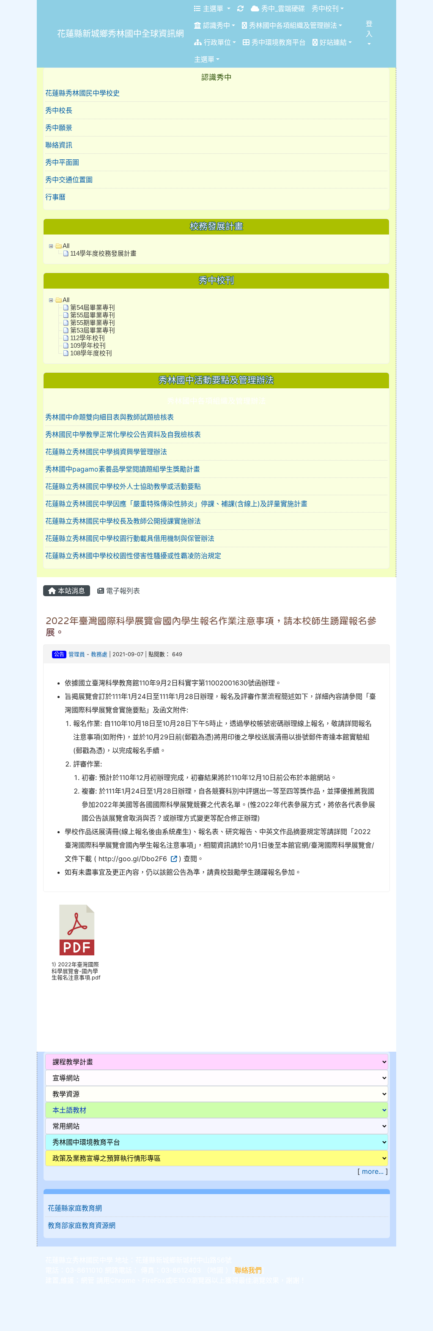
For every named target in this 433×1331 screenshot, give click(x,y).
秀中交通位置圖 (69, 179)
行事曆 (55, 197)
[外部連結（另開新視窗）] (173, 858)
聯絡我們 (248, 1270)
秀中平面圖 (62, 162)
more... (373, 1171)
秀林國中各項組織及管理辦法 (292, 25)
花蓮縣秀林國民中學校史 (82, 93)
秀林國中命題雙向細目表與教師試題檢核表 (109, 417)
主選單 (213, 8)
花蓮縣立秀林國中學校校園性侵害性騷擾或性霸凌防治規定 (133, 555)
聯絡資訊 (58, 145)
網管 (87, 1280)
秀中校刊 (325, 8)
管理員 (77, 654)
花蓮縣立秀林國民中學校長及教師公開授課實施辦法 (123, 521)
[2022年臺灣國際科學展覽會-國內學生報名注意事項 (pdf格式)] (77, 930)
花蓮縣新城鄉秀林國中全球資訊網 (120, 34)
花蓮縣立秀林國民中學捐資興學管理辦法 (106, 451)
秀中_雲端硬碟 (282, 8)
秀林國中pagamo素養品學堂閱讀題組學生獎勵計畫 (122, 469)
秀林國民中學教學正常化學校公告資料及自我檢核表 (123, 434)
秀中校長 (58, 110)
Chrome (122, 1280)
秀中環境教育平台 (277, 42)
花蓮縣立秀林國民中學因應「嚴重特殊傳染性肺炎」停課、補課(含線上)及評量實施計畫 (176, 503)
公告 (59, 654)
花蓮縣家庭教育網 (75, 1208)
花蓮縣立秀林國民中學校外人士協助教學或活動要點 (123, 486)
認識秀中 (215, 25)
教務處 (99, 654)
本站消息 (70, 590)
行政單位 (216, 42)
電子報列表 (122, 590)
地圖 (216, 1270)
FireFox (153, 1280)
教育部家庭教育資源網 (81, 1225)
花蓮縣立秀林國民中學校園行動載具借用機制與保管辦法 (129, 538)
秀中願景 (58, 127)
